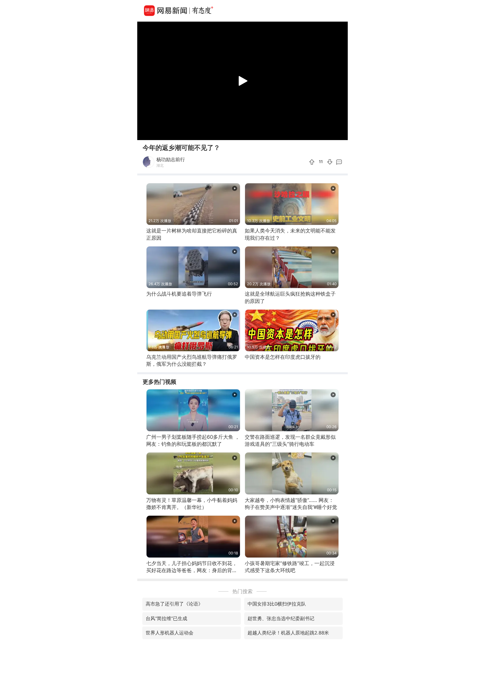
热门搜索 (242, 591)
